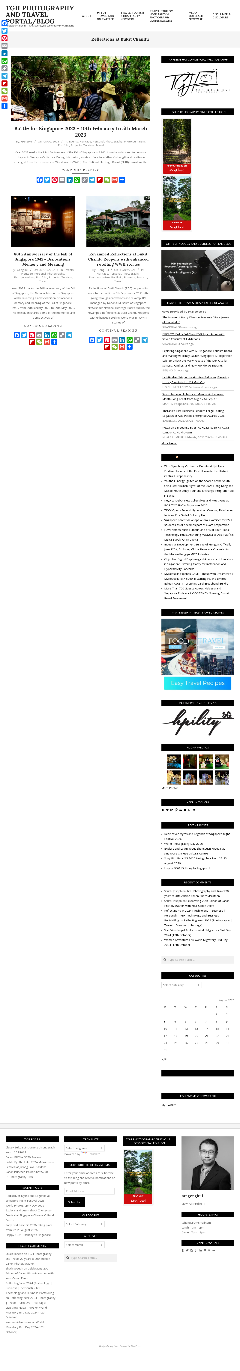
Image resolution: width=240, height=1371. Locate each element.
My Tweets (168, 1105)
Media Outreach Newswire (199, 457)
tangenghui (192, 1195)
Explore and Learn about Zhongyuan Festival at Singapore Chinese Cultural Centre (30, 1215)
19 (186, 1036)
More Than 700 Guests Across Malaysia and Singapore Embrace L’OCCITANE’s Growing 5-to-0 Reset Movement (196, 593)
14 (206, 1028)
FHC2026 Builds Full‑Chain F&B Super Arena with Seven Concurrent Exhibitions (193, 336)
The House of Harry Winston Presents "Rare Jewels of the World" (196, 319)
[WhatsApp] (4, 61)
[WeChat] (4, 91)
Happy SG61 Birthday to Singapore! (187, 868)
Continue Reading (81, 170)
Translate (94, 1154)
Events (73, 141)
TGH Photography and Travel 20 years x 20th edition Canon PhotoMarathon (29, 1258)
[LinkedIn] (4, 53)
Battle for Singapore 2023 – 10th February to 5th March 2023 (80, 131)
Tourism (88, 145)
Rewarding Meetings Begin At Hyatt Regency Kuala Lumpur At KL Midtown (195, 430)
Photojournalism (134, 141)
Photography (114, 141)
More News (169, 443)
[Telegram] (4, 76)
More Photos (169, 788)
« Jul (163, 1059)
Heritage (85, 141)
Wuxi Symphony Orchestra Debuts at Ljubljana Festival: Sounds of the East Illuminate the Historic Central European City (196, 471)
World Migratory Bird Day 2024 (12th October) (26, 1312)
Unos (116, 1346)
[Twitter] (4, 31)
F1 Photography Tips (19, 1177)
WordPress (135, 1346)
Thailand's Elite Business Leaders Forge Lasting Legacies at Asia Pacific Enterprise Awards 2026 (193, 413)
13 (196, 1028)
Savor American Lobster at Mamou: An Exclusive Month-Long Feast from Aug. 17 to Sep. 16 (193, 396)
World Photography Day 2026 (183, 843)
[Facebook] (4, 23)
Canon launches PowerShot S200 (27, 1172)
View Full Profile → (194, 1203)
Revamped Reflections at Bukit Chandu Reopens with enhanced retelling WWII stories (118, 259)
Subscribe (74, 1202)
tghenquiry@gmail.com (196, 1222)
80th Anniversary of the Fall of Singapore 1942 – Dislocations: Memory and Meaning (43, 259)
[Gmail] (4, 98)
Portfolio (63, 145)
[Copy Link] (4, 68)
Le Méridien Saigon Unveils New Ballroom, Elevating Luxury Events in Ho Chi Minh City (195, 379)
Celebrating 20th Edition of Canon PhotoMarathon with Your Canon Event (30, 1273)
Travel (99, 145)
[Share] (4, 106)
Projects (76, 145)
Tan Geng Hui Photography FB (197, 1073)
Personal (98, 141)
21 (206, 1036)
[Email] (4, 46)
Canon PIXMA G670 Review (23, 1157)
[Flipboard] (4, 83)
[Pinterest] (4, 38)
